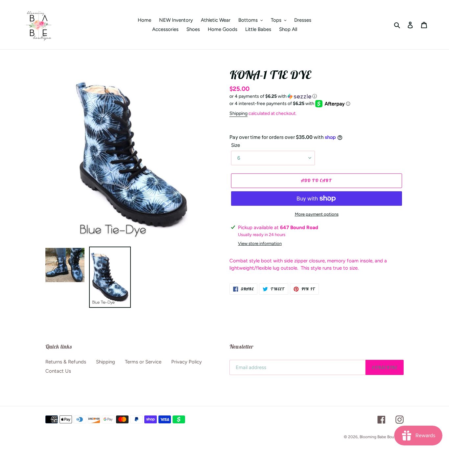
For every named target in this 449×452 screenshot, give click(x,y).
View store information (260, 243)
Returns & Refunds (65, 362)
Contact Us (58, 371)
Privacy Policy (186, 362)
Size (235, 145)
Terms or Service (143, 362)
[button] (273, 96)
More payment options (317, 214)
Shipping (238, 113)
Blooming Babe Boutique (382, 437)
